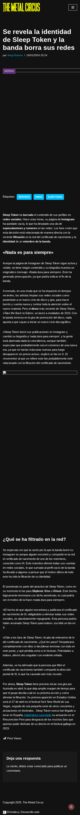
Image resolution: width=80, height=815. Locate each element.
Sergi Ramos (15, 55)
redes (38, 197)
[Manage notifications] (71, 807)
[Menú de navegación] (72, 7)
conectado (40, 766)
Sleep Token (55, 197)
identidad (24, 197)
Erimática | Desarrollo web (23, 812)
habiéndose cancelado (37, 715)
